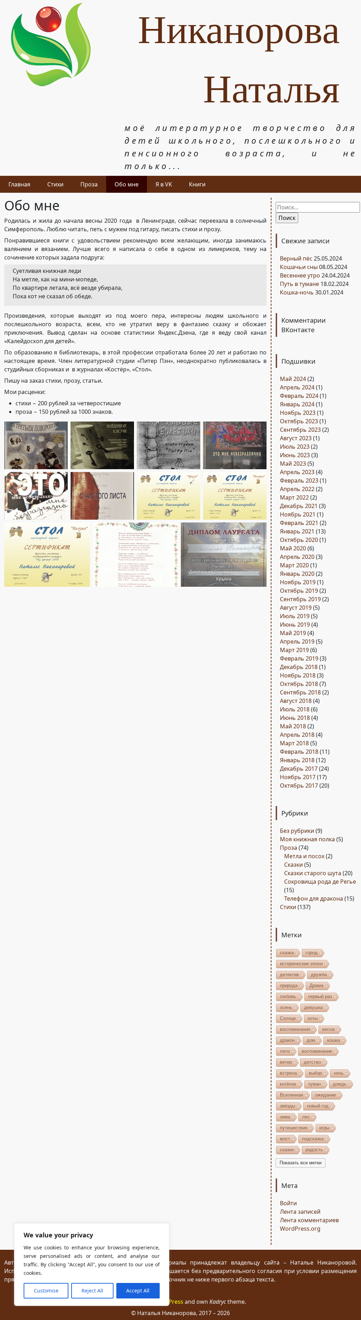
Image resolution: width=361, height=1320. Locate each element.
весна (328, 1029)
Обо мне (127, 184)
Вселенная (291, 1095)
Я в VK (163, 184)
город (312, 952)
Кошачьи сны (299, 267)
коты (313, 1018)
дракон (287, 1040)
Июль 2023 (295, 446)
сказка (287, 952)
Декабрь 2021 (299, 506)
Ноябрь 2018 (298, 675)
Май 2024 (293, 379)
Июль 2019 (295, 616)
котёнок (288, 1084)
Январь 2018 (297, 760)
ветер (286, 1062)
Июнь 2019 (295, 624)
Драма (316, 985)
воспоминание (317, 1051)
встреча (288, 1073)
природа (289, 985)
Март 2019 (294, 650)
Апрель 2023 (297, 472)
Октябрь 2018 (299, 684)
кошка (333, 1040)
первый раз (320, 996)
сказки (287, 1149)
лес (306, 1116)
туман (314, 1084)
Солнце (288, 1018)
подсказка (313, 1138)
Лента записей (300, 1212)
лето (285, 1051)
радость (314, 1149)
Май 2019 (293, 633)
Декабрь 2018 (299, 667)
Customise (46, 1290)
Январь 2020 (297, 574)
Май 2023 (293, 463)
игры (324, 1127)
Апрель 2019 (297, 641)
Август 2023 (296, 438)
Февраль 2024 (299, 396)
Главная (19, 184)
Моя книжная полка (307, 839)
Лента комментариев (309, 1220)
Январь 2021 (297, 531)
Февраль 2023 (299, 480)
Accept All (137, 1290)
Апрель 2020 (297, 557)
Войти (288, 1203)
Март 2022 (294, 497)
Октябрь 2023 (299, 421)
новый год (318, 1106)
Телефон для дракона (313, 898)
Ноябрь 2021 (298, 514)
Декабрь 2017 (299, 768)
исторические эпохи (301, 963)
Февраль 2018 (299, 751)
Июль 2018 (295, 709)
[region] (91, 1264)
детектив (289, 974)
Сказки (293, 864)
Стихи (55, 184)
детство (312, 1062)
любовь (288, 996)
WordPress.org (300, 1228)
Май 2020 (293, 548)
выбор (315, 1073)
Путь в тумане (299, 284)
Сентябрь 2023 (300, 430)
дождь (340, 1084)
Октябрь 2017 (299, 785)
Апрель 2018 (297, 735)
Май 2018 (293, 726)
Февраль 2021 (299, 523)
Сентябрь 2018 (300, 692)
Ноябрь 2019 (298, 582)
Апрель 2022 (297, 489)
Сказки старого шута (312, 873)
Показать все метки (301, 1162)
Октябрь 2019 (299, 591)
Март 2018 (294, 743)
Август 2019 (296, 607)
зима (285, 1116)
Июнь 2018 (295, 718)
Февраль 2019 (299, 658)
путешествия (293, 1127)
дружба (319, 974)
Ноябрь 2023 (298, 413)
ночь (339, 1073)
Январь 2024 (297, 404)
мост (285, 1138)
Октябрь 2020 (299, 540)
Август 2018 (296, 701)
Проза (89, 184)
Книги (197, 184)
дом (311, 1040)
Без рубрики (297, 831)
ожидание (325, 1095)
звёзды (287, 1106)
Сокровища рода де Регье (320, 881)
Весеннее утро (300, 275)
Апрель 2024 (297, 387)
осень (286, 1007)
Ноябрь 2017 (298, 777)
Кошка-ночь (297, 292)
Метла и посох (304, 856)
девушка (313, 1007)
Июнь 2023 (295, 455)
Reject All (92, 1290)
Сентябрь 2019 (300, 599)
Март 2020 (294, 565)
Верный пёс (296, 258)
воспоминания (295, 1029)
